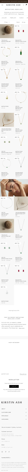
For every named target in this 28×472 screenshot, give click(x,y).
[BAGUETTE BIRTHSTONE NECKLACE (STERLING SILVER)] (21, 248)
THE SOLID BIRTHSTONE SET (6, 41)
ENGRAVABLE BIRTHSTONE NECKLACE (5, 85)
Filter (6, 22)
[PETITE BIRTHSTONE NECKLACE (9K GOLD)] (21, 120)
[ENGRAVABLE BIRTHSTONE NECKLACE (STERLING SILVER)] (21, 164)
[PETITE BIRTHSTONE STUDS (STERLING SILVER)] (7, 248)
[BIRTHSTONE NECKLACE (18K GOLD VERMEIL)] (21, 142)
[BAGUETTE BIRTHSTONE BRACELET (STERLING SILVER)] (7, 164)
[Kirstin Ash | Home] (14, 5)
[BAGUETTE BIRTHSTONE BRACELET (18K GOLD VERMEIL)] (7, 52)
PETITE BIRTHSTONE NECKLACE (19, 130)
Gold (18, 22)
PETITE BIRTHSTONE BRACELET (19, 107)
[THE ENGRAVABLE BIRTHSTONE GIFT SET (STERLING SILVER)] (21, 203)
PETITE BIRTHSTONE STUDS (7, 152)
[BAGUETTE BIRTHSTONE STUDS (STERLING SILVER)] (21, 271)
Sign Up (14, 386)
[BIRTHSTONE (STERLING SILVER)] (7, 292)
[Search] (23, 5)
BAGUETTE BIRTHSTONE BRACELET (5, 63)
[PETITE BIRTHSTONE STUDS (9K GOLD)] (7, 142)
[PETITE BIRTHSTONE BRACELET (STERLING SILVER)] (7, 203)
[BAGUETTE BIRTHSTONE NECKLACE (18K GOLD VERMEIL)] (21, 75)
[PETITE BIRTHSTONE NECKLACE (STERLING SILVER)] (21, 226)
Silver (24, 22)
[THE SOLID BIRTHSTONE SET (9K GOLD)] (7, 31)
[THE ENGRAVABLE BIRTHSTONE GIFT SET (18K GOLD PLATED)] (7, 120)
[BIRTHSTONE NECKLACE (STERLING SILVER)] (7, 271)
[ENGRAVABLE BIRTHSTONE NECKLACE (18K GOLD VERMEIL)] (7, 75)
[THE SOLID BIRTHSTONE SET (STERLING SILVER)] (7, 226)
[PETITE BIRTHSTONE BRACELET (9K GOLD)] (21, 97)
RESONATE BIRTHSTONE (19, 62)
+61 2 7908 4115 (6, 441)
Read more (21, 14)
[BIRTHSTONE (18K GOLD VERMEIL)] (7, 97)
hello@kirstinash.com (7, 447)
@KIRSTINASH (5, 374)
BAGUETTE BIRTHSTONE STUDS (21, 41)
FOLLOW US (23, 374)
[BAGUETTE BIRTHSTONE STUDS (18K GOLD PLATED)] (21, 31)
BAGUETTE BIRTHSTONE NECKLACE (19, 85)
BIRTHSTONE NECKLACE (19, 152)
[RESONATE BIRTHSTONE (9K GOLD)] (21, 52)
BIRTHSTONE (5, 106)
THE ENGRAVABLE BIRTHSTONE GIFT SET (6, 130)
